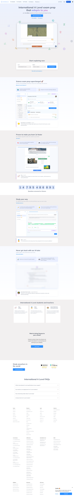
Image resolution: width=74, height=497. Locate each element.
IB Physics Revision (15, 485)
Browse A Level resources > (21, 85)
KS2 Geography (42, 489)
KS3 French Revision (29, 485)
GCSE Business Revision (29, 441)
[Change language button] (72, 1)
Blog (27, 421)
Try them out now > (19, 203)
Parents (14, 413)
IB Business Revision (16, 489)
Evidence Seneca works (16, 421)
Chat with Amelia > (19, 254)
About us (14, 409)
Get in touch (37, 346)
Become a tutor (28, 434)
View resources (52, 66)
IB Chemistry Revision (16, 487)
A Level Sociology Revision (16, 464)
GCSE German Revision (29, 462)
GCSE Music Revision (29, 470)
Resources (37, 1)
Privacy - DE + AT (42, 416)
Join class (14, 418)
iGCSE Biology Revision (57, 439)
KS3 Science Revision (29, 494)
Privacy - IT (41, 421)
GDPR (41, 413)
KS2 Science (41, 494)
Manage (56, 493)
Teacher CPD (28, 418)
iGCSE (27, 413)
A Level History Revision (16, 457)
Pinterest (55, 418)
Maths (27, 416)
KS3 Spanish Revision (29, 487)
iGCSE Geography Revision (57, 444)
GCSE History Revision (29, 464)
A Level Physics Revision (16, 445)
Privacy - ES (41, 418)
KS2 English (41, 485)
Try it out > (18, 138)
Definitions (27, 425)
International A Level (29, 411)
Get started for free (19, 369)
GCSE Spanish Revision (29, 479)
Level (19, 64)
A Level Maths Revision (16, 466)
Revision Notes (28, 409)
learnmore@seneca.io (57, 409)
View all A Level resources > (37, 71)
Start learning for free (37, 15)
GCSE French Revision (29, 459)
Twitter (54, 416)
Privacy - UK (41, 411)
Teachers (14, 411)
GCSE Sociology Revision (29, 477)
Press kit (55, 421)
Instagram (55, 411)
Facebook (55, 413)
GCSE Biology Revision (29, 439)
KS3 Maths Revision (29, 492)
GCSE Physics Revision (29, 444)
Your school (14, 416)
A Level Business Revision (16, 441)
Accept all (66, 493)
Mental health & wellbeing (30, 431)
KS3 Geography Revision (29, 489)
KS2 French (41, 487)
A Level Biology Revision (16, 439)
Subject (33, 64)
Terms (41, 409)
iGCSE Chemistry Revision (57, 441)
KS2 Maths (41, 492)
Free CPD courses (28, 423)
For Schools (31, 1)
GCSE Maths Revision (29, 466)
